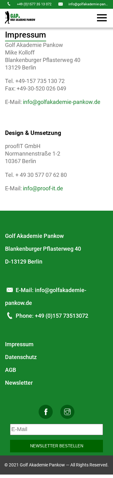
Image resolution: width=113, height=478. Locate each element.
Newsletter (19, 382)
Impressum (19, 344)
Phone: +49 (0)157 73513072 (52, 315)
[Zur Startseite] (20, 18)
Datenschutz (21, 357)
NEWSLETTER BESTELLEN (56, 446)
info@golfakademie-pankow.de (61, 102)
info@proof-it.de (43, 188)
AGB (10, 370)
